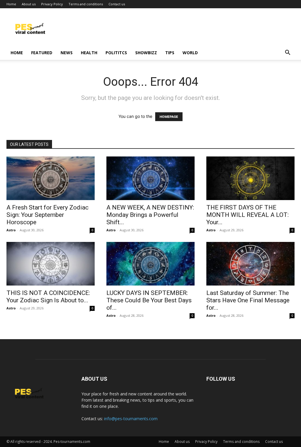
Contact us (116, 4)
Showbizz (146, 52)
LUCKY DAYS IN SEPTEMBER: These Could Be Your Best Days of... (149, 300)
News (67, 52)
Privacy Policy (52, 4)
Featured (41, 52)
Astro (11, 230)
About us (29, 4)
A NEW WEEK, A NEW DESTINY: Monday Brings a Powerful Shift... (150, 215)
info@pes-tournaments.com (131, 418)
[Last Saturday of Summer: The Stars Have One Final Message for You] (250, 264)
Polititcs (116, 52)
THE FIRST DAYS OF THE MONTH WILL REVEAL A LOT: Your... (247, 215)
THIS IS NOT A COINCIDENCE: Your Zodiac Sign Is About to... (48, 296)
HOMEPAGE (169, 117)
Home (11, 4)
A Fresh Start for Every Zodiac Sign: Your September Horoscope (47, 215)
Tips (169, 52)
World (190, 52)
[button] (287, 53)
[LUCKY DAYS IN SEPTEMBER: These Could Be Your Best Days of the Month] (150, 264)
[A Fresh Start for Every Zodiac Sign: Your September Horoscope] (50, 178)
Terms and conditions (85, 4)
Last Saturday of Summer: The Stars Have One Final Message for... (248, 300)
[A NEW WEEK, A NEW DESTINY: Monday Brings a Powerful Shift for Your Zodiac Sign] (150, 178)
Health (89, 52)
